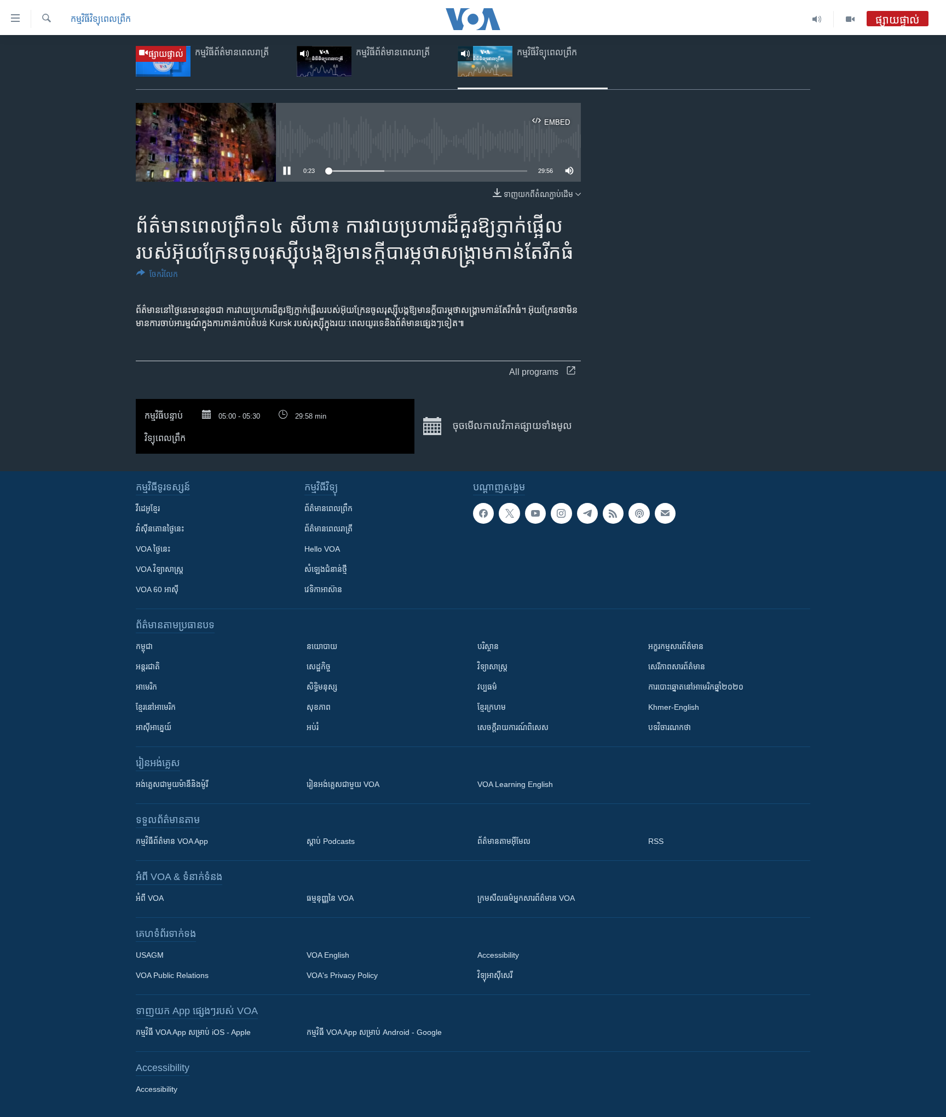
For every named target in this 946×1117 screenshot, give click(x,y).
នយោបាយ (322, 646)
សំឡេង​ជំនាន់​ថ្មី (325, 569)
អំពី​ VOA (150, 898)
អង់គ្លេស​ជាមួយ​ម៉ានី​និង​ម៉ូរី (172, 784)
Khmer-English (673, 707)
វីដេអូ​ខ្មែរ (148, 508)
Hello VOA (322, 549)
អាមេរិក (146, 686)
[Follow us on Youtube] (535, 513)
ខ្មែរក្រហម (491, 707)
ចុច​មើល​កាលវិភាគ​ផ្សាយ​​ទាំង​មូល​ (511, 425)
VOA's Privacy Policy (342, 975)
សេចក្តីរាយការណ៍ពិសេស (513, 727)
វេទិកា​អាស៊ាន (323, 589)
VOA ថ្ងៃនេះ (153, 549)
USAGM (150, 955)
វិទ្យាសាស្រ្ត (492, 666)
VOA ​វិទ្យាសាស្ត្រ (159, 569)
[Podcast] (638, 513)
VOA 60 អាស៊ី (157, 589)
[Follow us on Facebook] (483, 513)
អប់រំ (313, 727)
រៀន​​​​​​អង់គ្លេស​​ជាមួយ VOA (343, 784)
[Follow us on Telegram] (587, 513)
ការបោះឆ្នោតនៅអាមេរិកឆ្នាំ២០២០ (695, 686)
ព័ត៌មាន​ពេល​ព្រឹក (328, 508)
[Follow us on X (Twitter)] (509, 513)
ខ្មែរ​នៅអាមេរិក (156, 707)
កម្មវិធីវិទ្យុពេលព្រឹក (101, 19)
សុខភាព (319, 707)
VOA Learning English (515, 784)
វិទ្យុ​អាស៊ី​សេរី (494, 975)
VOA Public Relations (172, 975)
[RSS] (613, 513)
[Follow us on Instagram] (561, 513)
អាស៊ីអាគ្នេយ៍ (153, 727)
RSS (656, 841)
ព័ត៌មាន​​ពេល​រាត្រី (328, 528)
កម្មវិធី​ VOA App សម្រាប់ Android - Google (374, 1032)
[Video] (850, 19)
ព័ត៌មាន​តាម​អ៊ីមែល (503, 841)
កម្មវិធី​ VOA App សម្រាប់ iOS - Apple (193, 1032)
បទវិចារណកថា (669, 727)
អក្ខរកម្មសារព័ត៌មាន (675, 646)
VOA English (328, 955)
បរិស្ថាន (488, 646)
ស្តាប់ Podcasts (331, 841)
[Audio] (817, 19)
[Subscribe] (665, 513)
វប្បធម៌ (487, 686)
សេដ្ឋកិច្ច (319, 666)
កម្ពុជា (144, 646)
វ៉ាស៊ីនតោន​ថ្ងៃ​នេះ (160, 528)
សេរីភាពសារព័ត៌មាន (676, 666)
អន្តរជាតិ (148, 666)
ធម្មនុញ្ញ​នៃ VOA (330, 898)
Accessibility (498, 955)
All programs (533, 372)
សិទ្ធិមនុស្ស (322, 686)
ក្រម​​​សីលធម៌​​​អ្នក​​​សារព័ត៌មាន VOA (526, 898)
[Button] (157, 276)
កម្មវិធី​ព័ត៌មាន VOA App (172, 841)
